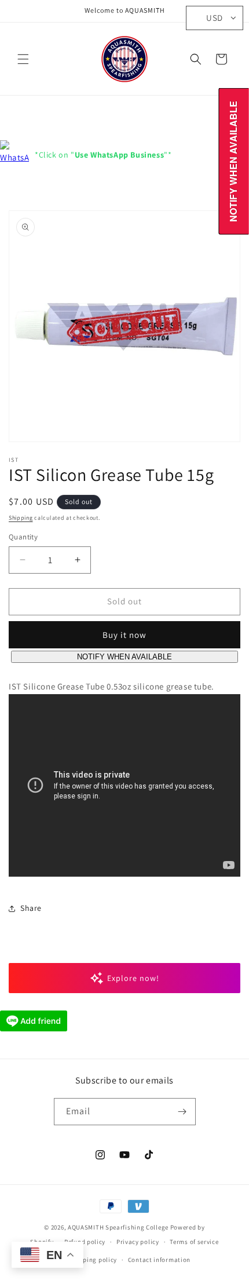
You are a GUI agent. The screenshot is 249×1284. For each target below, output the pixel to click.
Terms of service (194, 1242)
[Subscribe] (182, 1111)
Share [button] (31, 908)
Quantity (23, 537)
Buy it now (124, 634)
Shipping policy (93, 1260)
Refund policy (84, 1242)
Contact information (159, 1260)
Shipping (21, 517)
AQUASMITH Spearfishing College (118, 1227)
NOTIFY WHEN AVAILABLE (124, 656)
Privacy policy (137, 1242)
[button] (23, 59)
